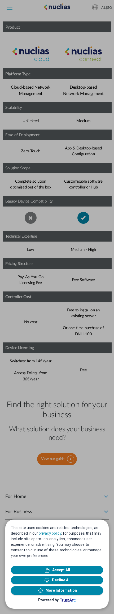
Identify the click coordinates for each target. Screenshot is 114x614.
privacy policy (50, 533)
